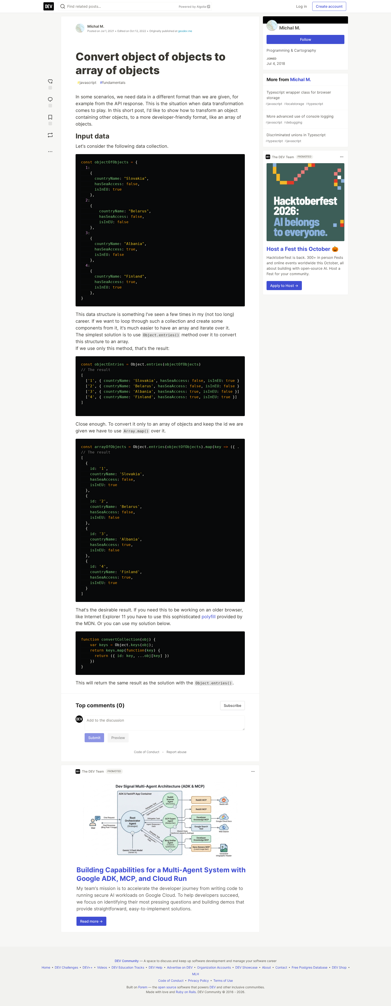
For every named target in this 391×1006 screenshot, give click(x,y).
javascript (86, 82)
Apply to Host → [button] (284, 285)
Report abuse (176, 752)
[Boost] (50, 135)
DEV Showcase (246, 967)
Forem (142, 987)
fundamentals (112, 82)
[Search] (62, 6)
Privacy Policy (198, 980)
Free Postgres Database (309, 967)
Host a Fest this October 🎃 (303, 249)
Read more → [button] (91, 921)
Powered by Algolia (193, 6)
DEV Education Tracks (128, 967)
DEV (213, 987)
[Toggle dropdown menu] (253, 771)
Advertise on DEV (180, 967)
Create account (329, 6)
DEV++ (88, 967)
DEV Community (127, 961)
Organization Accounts (214, 967)
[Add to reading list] (50, 119)
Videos (102, 967)
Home (46, 967)
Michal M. (95, 26)
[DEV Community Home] (48, 6)
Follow (305, 39)
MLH (195, 974)
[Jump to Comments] (50, 102)
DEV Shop (339, 967)
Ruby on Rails (186, 992)
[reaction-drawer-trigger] (50, 84)
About (266, 967)
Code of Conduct (146, 752)
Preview (118, 737)
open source (167, 987)
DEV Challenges (66, 967)
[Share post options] (50, 151)
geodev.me (185, 31)
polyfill (209, 616)
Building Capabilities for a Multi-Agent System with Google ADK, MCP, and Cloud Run (161, 874)
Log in (301, 6)
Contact (281, 967)
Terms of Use (223, 980)
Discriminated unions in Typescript (296, 138)
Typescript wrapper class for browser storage (298, 98)
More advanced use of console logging (300, 119)
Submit (94, 737)
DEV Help (155, 967)
